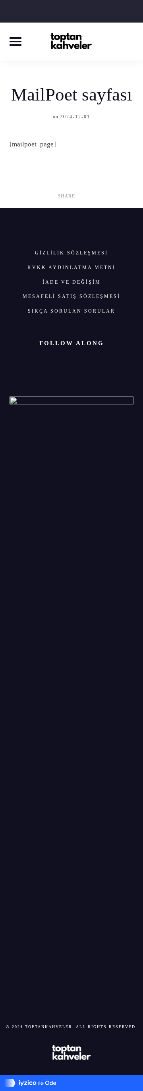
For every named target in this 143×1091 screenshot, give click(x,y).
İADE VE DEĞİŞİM (72, 282)
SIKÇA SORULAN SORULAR (71, 311)
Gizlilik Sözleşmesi (71, 253)
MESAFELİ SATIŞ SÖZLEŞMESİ (71, 296)
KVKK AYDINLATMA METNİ (71, 267)
